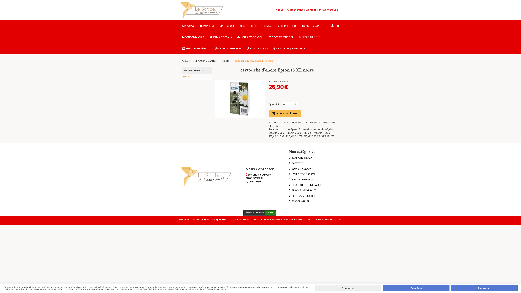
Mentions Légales (189, 219)
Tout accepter (484, 288)
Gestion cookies (286, 219)
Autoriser (270, 212)
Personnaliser (348, 288)
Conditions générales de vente (220, 219)
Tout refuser (416, 288)
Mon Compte (306, 219)
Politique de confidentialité (258, 219)
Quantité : (274, 104)
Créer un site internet (329, 219)
